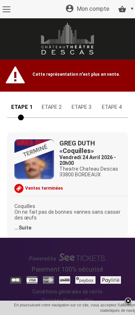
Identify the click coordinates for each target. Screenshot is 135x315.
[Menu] (6, 9)
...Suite (22, 228)
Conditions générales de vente (67, 292)
